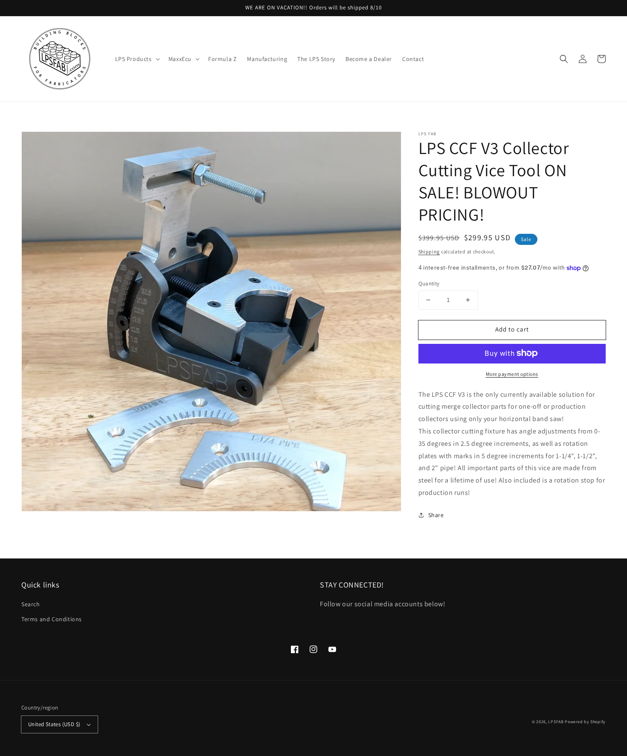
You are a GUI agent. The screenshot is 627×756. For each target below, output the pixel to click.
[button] (136, 59)
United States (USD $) (54, 724)
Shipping (429, 251)
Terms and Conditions (51, 619)
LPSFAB (555, 721)
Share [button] (436, 515)
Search (30, 604)
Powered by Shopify (585, 721)
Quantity (429, 283)
